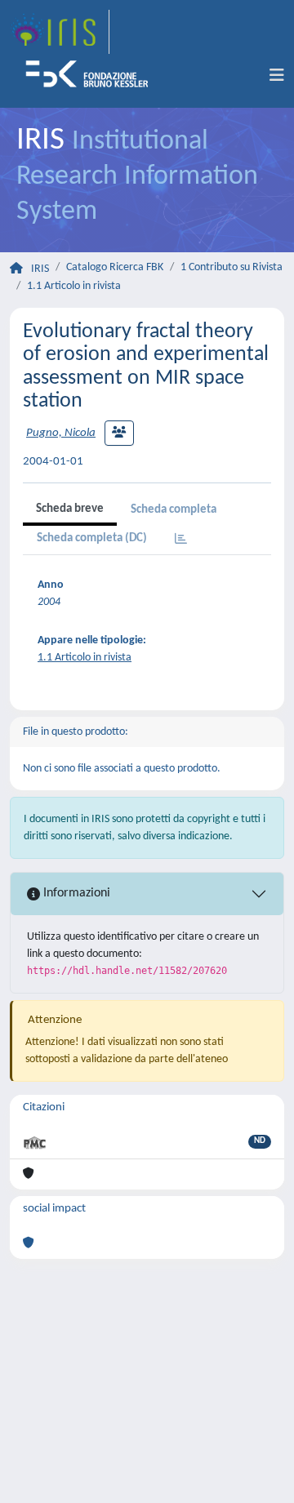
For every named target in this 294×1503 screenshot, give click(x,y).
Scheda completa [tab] (173, 510)
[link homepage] (59, 32)
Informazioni (75, 893)
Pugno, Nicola (61, 433)
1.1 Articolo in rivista (74, 286)
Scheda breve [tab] (70, 509)
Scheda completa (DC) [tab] (92, 538)
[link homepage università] (92, 76)
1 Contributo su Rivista (231, 267)
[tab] (181, 540)
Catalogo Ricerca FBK (114, 267)
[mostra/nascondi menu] (277, 76)
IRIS (40, 269)
